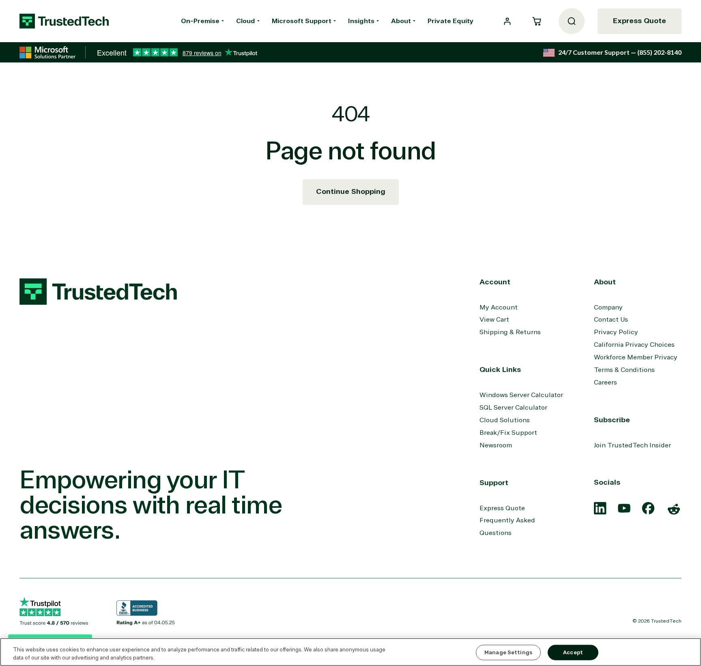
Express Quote (639, 20)
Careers (605, 382)
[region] (350, 652)
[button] (537, 21)
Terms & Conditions (624, 370)
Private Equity (450, 21)
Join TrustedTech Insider (632, 445)
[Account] (507, 21)
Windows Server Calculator (521, 395)
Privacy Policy (616, 332)
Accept (573, 652)
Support (494, 482)
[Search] (572, 21)
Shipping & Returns (510, 332)
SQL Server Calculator (513, 408)
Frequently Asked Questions (507, 526)
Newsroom (496, 445)
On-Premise (200, 21)
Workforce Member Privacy (635, 357)
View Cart (494, 320)
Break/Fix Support (508, 433)
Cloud (245, 21)
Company (608, 307)
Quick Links (500, 369)
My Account (499, 307)
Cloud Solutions (505, 420)
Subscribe (612, 419)
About (401, 21)
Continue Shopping (350, 191)
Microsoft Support (301, 21)
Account (495, 282)
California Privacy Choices (634, 345)
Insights (361, 21)
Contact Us (611, 320)
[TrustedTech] (64, 21)
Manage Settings (508, 652)
